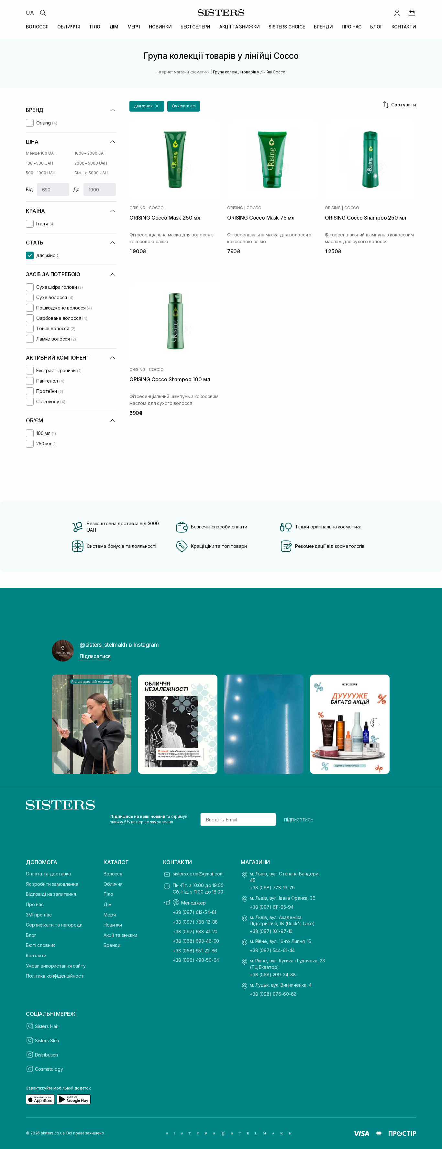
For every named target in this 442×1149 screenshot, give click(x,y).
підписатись (299, 819)
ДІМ (114, 26)
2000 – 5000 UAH (90, 163)
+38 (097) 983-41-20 (195, 931)
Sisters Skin (47, 1040)
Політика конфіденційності (55, 976)
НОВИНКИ (160, 26)
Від (29, 189)
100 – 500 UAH (39, 163)
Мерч (110, 914)
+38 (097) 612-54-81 (194, 912)
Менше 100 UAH (41, 153)
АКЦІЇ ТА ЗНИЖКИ (239, 26)
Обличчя (113, 884)
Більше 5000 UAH (91, 172)
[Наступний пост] (379, 724)
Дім (108, 904)
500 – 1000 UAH (40, 172)
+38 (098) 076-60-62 (273, 994)
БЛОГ (376, 26)
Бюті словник (40, 945)
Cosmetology (49, 1069)
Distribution (46, 1054)
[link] (412, 12)
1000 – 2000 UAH (90, 153)
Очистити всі (184, 105)
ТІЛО (94, 26)
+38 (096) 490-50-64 (196, 960)
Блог (31, 935)
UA (30, 12)
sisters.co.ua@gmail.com (198, 873)
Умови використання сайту (56, 966)
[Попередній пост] (63, 724)
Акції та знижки (120, 935)
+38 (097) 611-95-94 (271, 907)
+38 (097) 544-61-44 (272, 950)
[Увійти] (397, 12)
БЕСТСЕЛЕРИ (196, 26)
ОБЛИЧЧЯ (68, 26)
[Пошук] (43, 12)
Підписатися (95, 656)
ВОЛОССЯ (37, 26)
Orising (137, 208)
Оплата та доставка (48, 873)
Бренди (112, 945)
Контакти (36, 955)
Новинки (113, 924)
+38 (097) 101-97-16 (271, 931)
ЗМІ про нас (38, 914)
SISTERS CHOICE (287, 26)
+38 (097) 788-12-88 (195, 922)
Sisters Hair (46, 1026)
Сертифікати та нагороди (54, 924)
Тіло (108, 894)
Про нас (35, 904)
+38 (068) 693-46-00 (196, 941)
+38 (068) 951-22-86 (195, 950)
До (76, 189)
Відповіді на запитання (51, 894)
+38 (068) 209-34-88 (273, 974)
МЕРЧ (133, 26)
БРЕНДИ (323, 26)
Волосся (113, 873)
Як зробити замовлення (52, 884)
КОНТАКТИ (404, 26)
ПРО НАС (351, 26)
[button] (146, 106)
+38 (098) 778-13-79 (272, 887)
